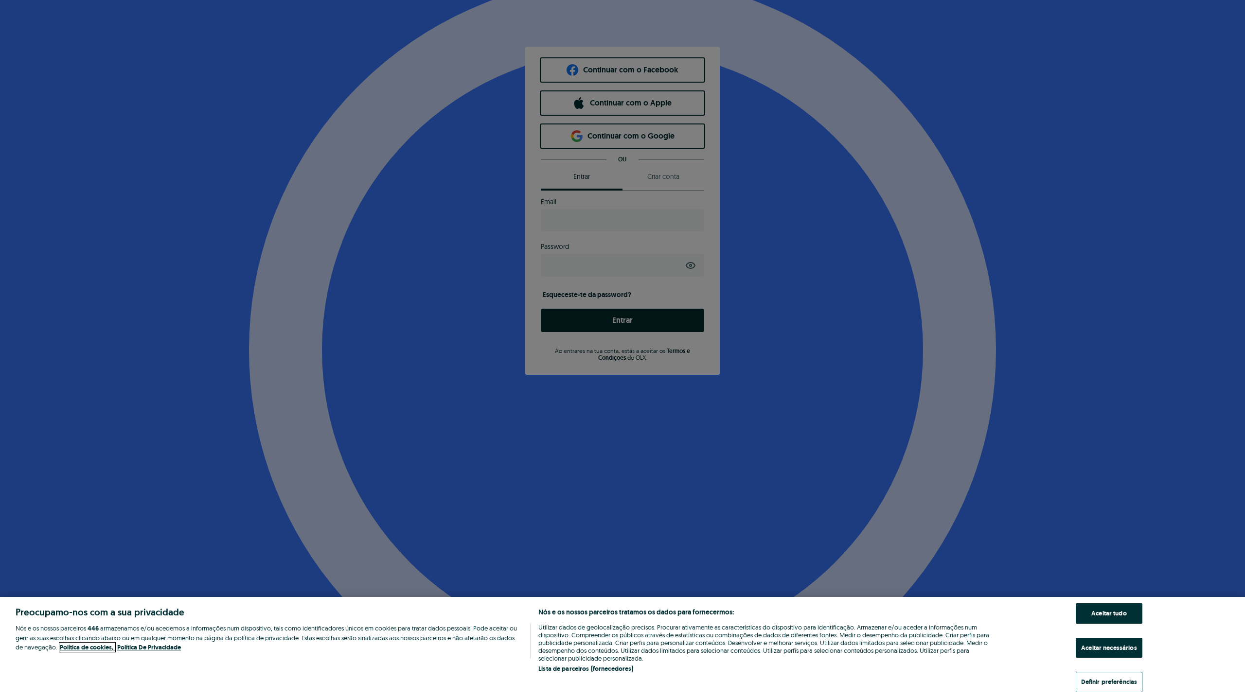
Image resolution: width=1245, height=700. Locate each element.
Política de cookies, (87, 647)
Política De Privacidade (149, 647)
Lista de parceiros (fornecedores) (585, 669)
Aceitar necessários (1109, 648)
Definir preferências (1109, 682)
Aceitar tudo (1109, 613)
